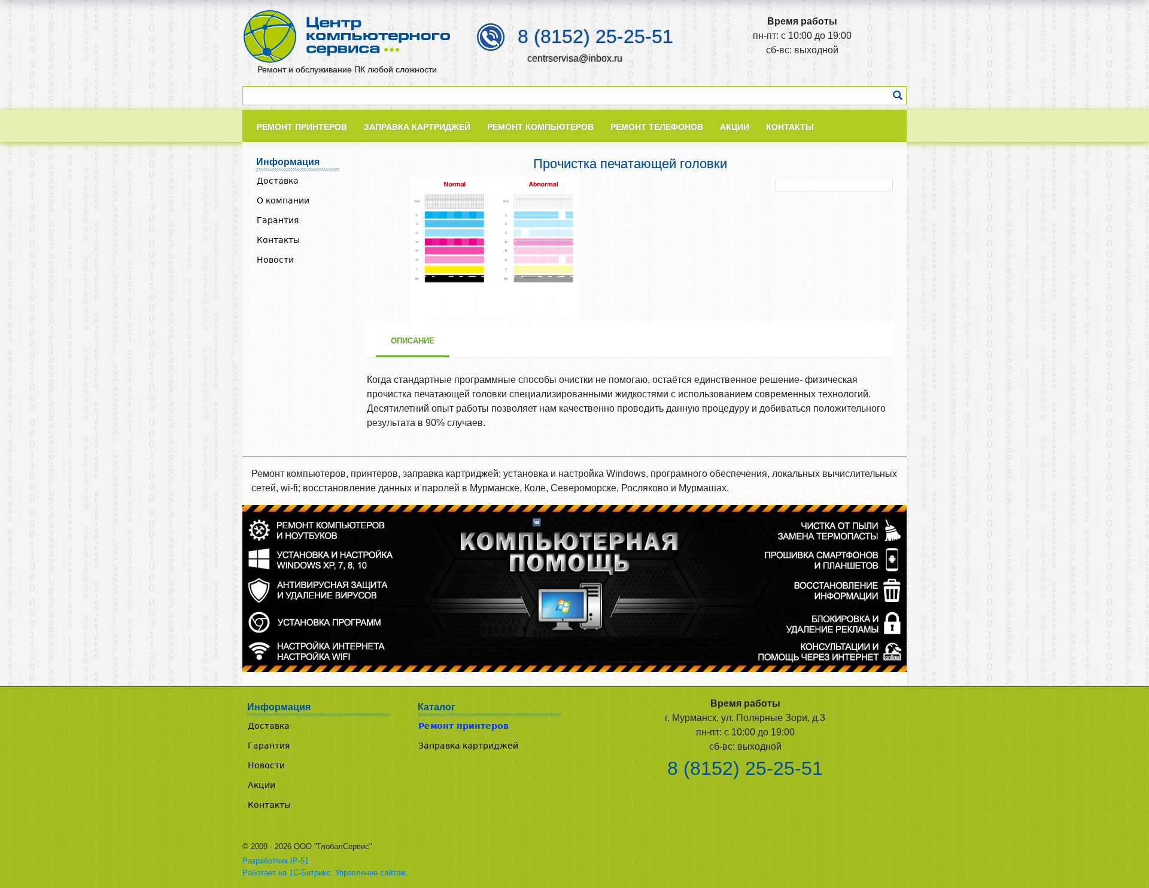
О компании (283, 200)
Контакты (278, 240)
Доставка (278, 180)
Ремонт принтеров (463, 726)
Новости (275, 259)
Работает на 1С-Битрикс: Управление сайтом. (325, 872)
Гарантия (278, 220)
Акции (261, 785)
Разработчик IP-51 (275, 860)
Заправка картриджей (468, 745)
